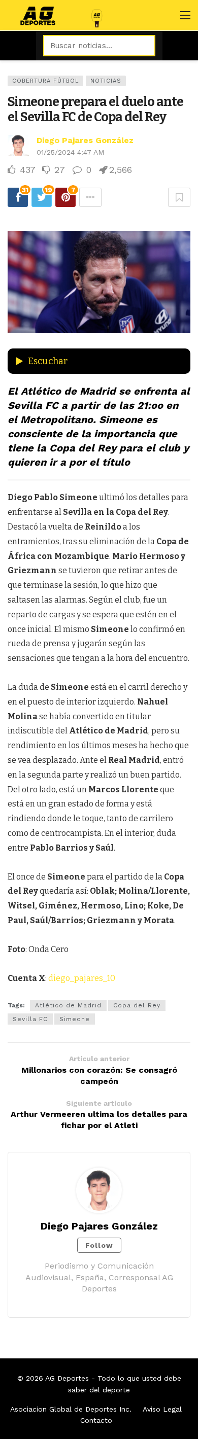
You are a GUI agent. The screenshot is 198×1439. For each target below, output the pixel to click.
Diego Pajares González (85, 140)
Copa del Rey (136, 1005)
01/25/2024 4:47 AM (70, 152)
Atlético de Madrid (68, 1005)
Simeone (74, 1019)
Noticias (105, 81)
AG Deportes (67, 1378)
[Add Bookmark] (179, 197)
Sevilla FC (30, 1019)
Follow (99, 1245)
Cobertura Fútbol (45, 81)
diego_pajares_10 (81, 978)
